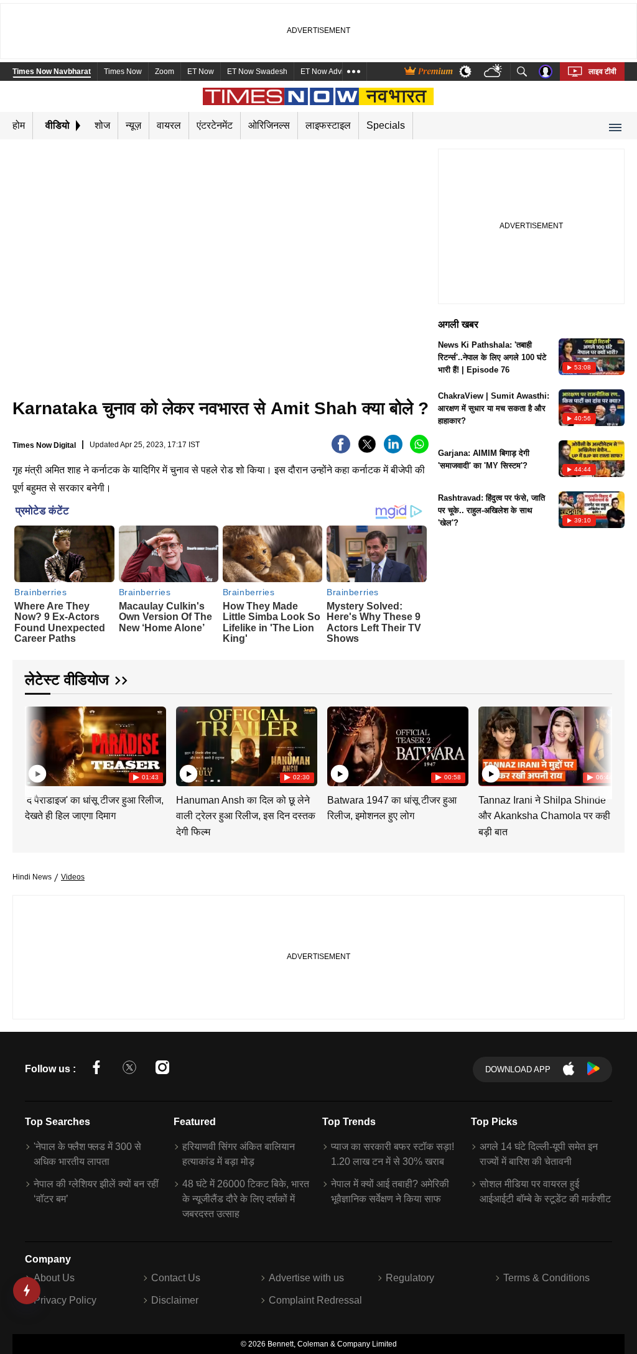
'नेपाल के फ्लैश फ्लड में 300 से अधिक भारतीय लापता (87, 1154)
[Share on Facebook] (341, 450)
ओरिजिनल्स (269, 125)
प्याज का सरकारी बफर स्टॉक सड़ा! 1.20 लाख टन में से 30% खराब (392, 1154)
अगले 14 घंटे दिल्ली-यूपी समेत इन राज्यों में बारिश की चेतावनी (539, 1154)
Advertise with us (306, 1278)
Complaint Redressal (315, 1300)
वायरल (169, 125)
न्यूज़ (133, 125)
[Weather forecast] (494, 71)
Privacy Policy (65, 1300)
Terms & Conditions (546, 1278)
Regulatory (410, 1278)
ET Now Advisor (327, 71)
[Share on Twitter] (367, 450)
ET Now (200, 71)
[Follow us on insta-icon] (162, 1069)
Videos (73, 877)
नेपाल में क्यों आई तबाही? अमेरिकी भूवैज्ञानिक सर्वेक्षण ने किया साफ (390, 1191)
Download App (518, 1069)
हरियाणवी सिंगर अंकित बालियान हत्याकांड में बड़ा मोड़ (238, 1154)
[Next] (599, 744)
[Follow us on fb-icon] (96, 1069)
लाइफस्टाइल (328, 125)
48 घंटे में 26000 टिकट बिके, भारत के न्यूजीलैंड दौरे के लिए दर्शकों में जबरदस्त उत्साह (245, 1199)
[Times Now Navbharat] (319, 96)
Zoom (164, 71)
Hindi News (32, 877)
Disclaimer (174, 1300)
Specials (385, 125)
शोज (102, 125)
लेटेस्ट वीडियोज (67, 679)
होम (18, 125)
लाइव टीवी (602, 71)
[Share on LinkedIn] (393, 450)
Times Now (123, 71)
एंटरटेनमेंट (215, 125)
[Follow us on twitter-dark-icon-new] (129, 1069)
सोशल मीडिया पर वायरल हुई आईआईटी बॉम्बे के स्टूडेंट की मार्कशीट (545, 1191)
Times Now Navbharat (51, 71)
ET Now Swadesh (257, 71)
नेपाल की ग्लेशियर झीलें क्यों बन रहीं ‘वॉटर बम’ (96, 1191)
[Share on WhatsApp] (419, 450)
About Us (54, 1278)
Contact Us (175, 1278)
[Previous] (35, 744)
